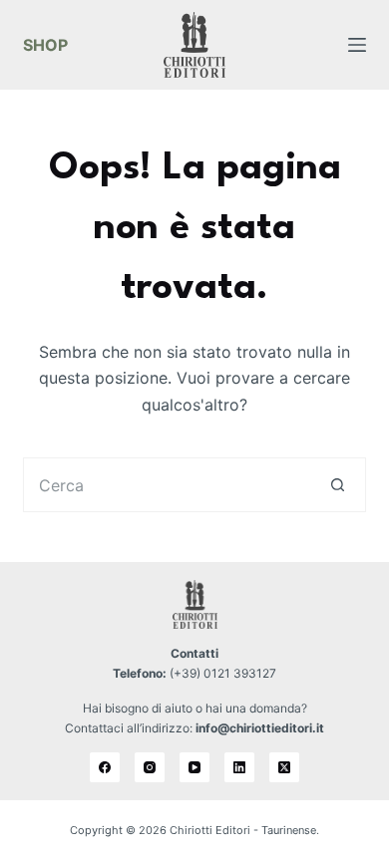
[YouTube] (194, 767)
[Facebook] (105, 767)
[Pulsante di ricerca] (338, 484)
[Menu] (357, 45)
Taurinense (288, 830)
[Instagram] (150, 767)
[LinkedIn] (239, 767)
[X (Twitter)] (284, 767)
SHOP (45, 45)
